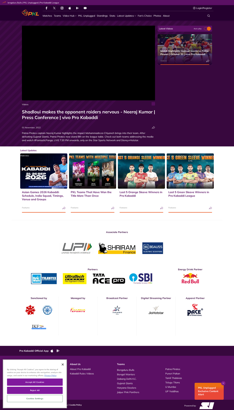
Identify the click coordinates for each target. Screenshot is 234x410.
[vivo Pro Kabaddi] (30, 13)
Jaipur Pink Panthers (128, 392)
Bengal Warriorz (126, 374)
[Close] (62, 364)
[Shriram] (77, 248)
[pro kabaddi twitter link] (54, 8)
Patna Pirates (172, 369)
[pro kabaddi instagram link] (62, 8)
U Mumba (170, 386)
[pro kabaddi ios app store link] (53, 351)
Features (25, 207)
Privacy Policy (50, 375)
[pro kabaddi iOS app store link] (69, 8)
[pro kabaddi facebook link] (46, 8)
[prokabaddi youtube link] (85, 8)
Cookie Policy (75, 405)
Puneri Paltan (172, 373)
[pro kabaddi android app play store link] (77, 8)
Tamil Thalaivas (173, 378)
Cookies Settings (34, 398)
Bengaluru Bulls (125, 370)
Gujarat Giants (125, 383)
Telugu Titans (172, 382)
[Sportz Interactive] (206, 405)
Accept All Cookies (34, 382)
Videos (25, 104)
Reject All (35, 390)
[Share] (153, 127)
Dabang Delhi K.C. (127, 378)
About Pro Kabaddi (80, 369)
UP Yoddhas (172, 391)
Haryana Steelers (126, 387)
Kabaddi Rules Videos (82, 373)
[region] (35, 383)
